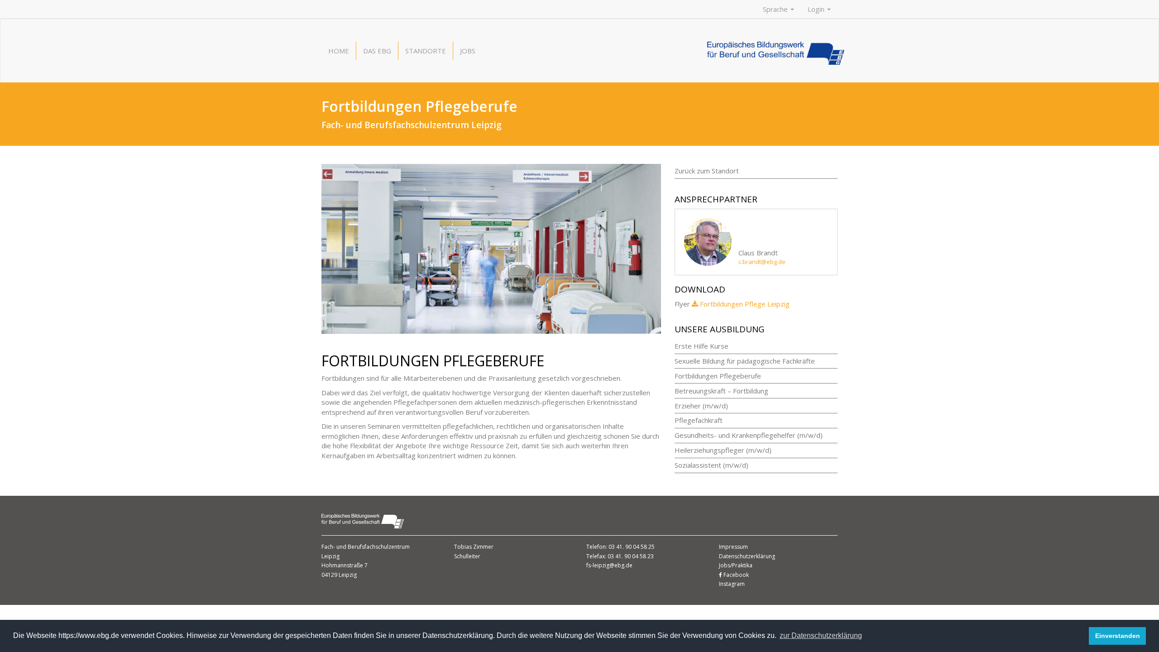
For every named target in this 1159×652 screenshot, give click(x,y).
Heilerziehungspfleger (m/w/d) (723, 450)
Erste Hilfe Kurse (701, 345)
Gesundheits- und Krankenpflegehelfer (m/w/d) (749, 435)
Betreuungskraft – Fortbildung (721, 390)
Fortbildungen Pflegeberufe (718, 375)
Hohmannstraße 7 (344, 565)
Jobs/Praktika (735, 565)
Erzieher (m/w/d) (701, 405)
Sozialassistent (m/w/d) (711, 465)
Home (338, 50)
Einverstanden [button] (1117, 635)
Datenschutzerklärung (747, 556)
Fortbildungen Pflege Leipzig (745, 303)
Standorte (425, 50)
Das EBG (377, 50)
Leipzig (330, 556)
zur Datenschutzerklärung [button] (821, 635)
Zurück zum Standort (707, 170)
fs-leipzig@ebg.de (609, 565)
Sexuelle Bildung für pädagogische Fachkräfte (745, 360)
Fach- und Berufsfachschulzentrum (365, 547)
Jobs (467, 50)
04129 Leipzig (339, 575)
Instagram (732, 584)
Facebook (735, 575)
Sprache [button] (776, 9)
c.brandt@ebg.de (761, 262)
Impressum (733, 547)
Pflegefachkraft (699, 420)
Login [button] (817, 9)
